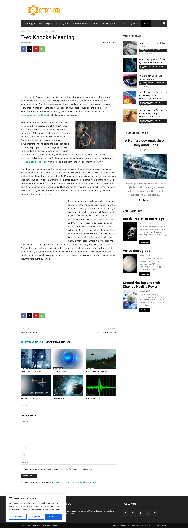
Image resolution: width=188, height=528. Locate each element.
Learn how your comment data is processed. (76, 482)
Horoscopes (108, 23)
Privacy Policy (137, 525)
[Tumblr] (140, 513)
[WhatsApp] (42, 49)
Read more (144, 200)
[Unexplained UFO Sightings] (101, 359)
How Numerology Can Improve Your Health (152, 66)
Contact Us (125, 525)
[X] (29, 49)
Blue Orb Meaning (60, 372)
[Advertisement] (68, 76)
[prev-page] (22, 404)
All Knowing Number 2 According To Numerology (152, 83)
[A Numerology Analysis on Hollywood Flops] (145, 166)
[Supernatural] (68, 385)
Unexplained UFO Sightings (97, 372)
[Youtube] (155, 513)
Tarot (121, 23)
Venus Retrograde (136, 251)
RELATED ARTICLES (32, 342)
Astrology (29, 23)
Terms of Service (161, 525)
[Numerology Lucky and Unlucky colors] (130, 81)
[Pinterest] (36, 49)
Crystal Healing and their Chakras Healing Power (141, 285)
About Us (115, 525)
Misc (144, 23)
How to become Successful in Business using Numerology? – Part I (153, 95)
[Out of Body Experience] (36, 385)
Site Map (148, 525)
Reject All (36, 516)
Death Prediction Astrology (143, 219)
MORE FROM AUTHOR (58, 342)
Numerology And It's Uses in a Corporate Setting (150, 102)
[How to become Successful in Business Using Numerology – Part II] (130, 115)
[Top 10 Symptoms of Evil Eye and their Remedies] (130, 65)
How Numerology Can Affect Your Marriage (151, 50)
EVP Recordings (93, 398)
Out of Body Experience (30, 398)
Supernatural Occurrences (31, 372)
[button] (164, 23)
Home (23, 31)
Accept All (53, 516)
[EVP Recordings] (101, 385)
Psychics (133, 23)
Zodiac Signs (61, 23)
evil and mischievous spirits (34, 162)
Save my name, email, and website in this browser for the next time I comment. (58, 469)
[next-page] (26, 404)
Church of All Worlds (106, 332)
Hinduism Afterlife (29, 332)
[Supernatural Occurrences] (36, 359)
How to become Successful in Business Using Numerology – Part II (153, 113)
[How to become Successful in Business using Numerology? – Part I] (130, 97)
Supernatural (58, 398)
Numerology (44, 23)
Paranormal (32, 31)
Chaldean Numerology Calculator (85, 23)
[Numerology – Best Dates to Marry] (130, 48)
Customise (18, 516)
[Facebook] (23, 49)
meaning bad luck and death (34, 115)
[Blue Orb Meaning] (68, 359)
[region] (36, 508)
